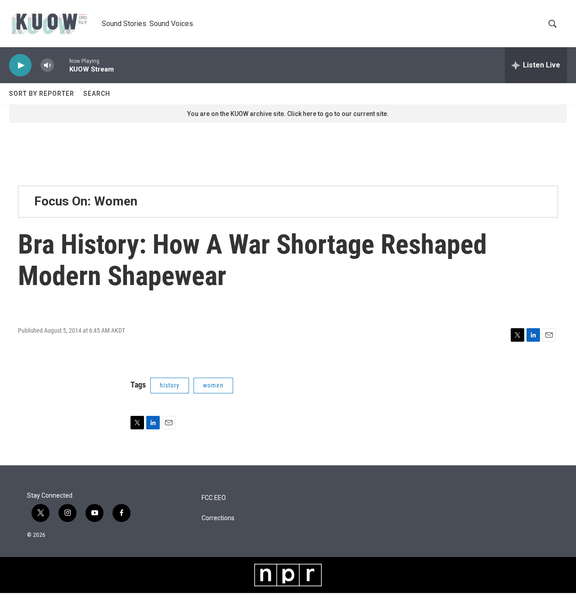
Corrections (218, 518)
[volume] (47, 65)
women (213, 385)
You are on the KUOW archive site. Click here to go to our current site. (288, 113)
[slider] (61, 65)
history (170, 385)
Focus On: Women (85, 201)
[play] (20, 65)
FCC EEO (214, 498)
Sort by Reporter (41, 93)
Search (96, 93)
